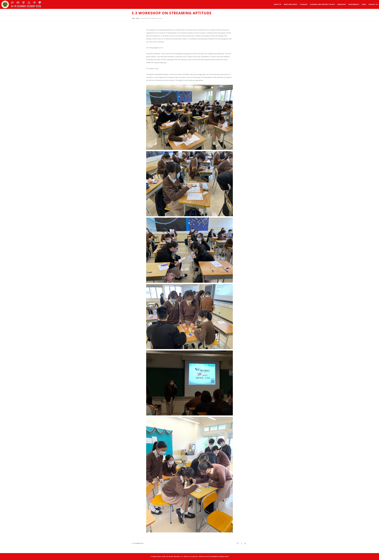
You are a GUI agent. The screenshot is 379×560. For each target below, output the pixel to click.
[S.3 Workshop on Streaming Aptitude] (237, 543)
